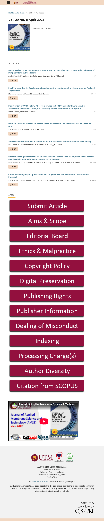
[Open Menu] (8, 2)
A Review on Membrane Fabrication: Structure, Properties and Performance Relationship (49, 141)
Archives (19, 13)
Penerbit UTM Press (40, 481)
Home (11, 13)
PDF (14, 80)
